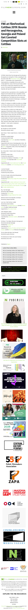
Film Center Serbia (16, 183)
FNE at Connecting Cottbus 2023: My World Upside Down (12, 262)
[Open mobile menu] (14, 12)
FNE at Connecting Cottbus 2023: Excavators (13, 257)
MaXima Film (10, 178)
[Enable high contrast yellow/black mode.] (19, 2)
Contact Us (13, 606)
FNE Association (14, 599)
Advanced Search (14, 602)
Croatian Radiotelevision (8, 187)
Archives (14, 604)
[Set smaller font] (21, 4)
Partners (8, 606)
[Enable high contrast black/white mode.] (14, 2)
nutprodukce (4, 159)
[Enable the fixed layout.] (24, 2)
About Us (17, 606)
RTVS (20, 158)
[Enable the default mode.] (8, 2)
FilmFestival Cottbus (15, 78)
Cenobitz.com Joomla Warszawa (18, 608)
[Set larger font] (26, 4)
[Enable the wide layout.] (26, 2)
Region (8, 244)
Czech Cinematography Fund (17, 164)
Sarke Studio (10, 193)
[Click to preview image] (14, 60)
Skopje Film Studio (17, 178)
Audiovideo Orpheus (13, 216)
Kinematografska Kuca (12, 205)
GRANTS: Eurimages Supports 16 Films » (11, 270)
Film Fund (11, 229)
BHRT (9, 226)
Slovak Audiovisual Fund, (15, 163)
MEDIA (4, 146)
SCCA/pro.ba (10, 224)
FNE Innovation (14, 600)
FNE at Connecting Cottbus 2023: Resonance (13, 254)
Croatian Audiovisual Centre (16, 182)
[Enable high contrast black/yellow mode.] (16, 2)
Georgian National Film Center (15, 195)
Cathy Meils (5, 47)
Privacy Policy (4, 606)
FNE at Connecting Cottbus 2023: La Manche (13, 259)
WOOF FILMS (11, 139)
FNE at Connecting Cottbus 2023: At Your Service (14, 252)
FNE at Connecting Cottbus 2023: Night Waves (13, 250)
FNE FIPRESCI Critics (14, 597)
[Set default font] (24, 4)
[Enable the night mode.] (11, 2)
